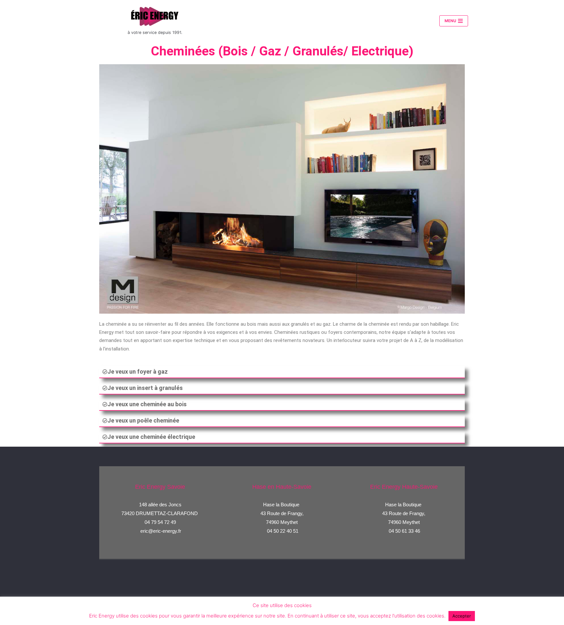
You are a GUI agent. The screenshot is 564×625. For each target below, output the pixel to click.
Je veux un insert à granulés (145, 387)
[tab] (282, 372)
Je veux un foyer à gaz (137, 371)
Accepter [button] (461, 615)
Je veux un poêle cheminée (143, 420)
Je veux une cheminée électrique (151, 436)
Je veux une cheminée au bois (147, 404)
